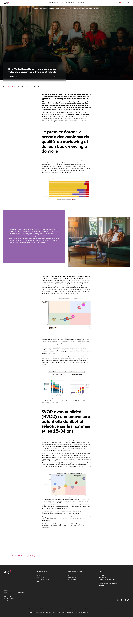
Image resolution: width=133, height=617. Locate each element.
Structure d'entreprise (42, 579)
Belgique (123, 2)
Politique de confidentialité (76, 609)
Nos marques (43, 8)
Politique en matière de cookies (48, 609)
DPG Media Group (54, 2)
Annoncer (81, 2)
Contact (115, 2)
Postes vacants (72, 577)
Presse (30, 609)
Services (69, 8)
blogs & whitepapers (19, 86)
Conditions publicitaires (109, 609)
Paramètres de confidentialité (82, 612)
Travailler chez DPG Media (69, 2)
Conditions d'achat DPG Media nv (65, 612)
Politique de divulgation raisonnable (93, 609)
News (37, 575)
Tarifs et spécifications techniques (82, 8)
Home (4, 86)
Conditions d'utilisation (62, 609)
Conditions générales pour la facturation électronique (42, 612)
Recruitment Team (73, 579)
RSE (37, 581)
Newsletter (97, 8)
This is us (70, 575)
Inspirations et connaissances (57, 8)
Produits (35, 8)
